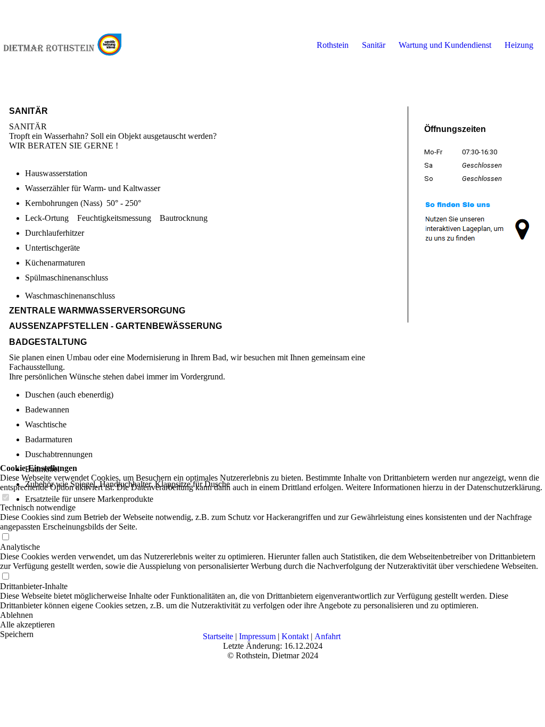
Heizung (519, 44)
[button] (272, 615)
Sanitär (373, 44)
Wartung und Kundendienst (445, 44)
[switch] (5, 537)
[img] (62, 45)
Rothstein (333, 44)
